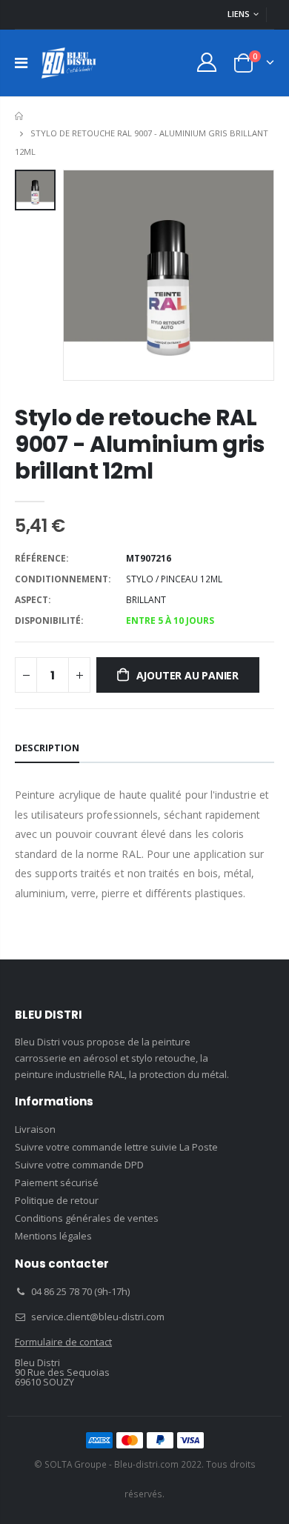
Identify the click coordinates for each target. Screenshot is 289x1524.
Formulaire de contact (63, 1341)
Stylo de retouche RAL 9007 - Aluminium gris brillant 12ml (140, 444)
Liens (238, 13)
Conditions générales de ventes (87, 1218)
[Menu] (21, 63)
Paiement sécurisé (57, 1182)
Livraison (35, 1129)
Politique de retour (57, 1200)
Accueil (20, 116)
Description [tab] (47, 747)
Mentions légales (53, 1235)
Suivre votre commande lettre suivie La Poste (116, 1147)
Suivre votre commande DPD (79, 1164)
